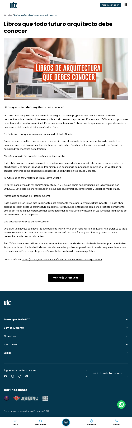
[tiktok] (19, 376)
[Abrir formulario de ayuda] (66, 422)
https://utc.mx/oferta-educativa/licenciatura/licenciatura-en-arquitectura (62, 259)
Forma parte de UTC (17, 319)
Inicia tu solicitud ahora (107, 373)
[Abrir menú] (125, 4)
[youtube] (26, 376)
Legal (7, 353)
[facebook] (5, 376)
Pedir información (110, 5)
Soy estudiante (14, 328)
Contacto (10, 344)
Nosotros (10, 336)
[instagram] (12, 376)
